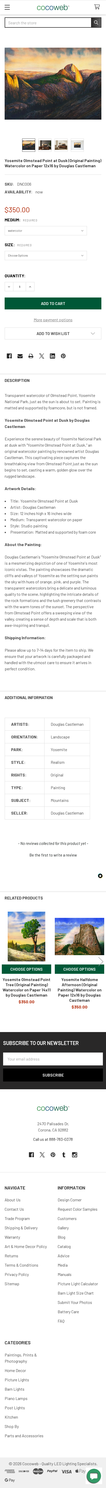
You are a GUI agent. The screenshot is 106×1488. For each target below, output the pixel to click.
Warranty (12, 1237)
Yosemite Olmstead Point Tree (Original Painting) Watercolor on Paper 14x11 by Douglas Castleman (27, 987)
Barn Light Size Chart (76, 1292)
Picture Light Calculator (78, 1283)
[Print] (31, 356)
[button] (53, 333)
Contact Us (14, 1209)
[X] (41, 356)
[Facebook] (9, 356)
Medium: (21, 219)
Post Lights (15, 1407)
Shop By (12, 1426)
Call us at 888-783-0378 (53, 1139)
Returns (11, 1255)
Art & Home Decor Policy (26, 1246)
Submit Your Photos (75, 1302)
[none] (53, 83)
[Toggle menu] (7, 7)
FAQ (61, 1320)
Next (101, 961)
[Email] (20, 356)
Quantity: (15, 275)
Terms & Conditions (21, 1264)
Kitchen (11, 1416)
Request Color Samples (78, 1209)
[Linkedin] (52, 356)
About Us (13, 1199)
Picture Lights (17, 1379)
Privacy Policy (17, 1274)
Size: (18, 244)
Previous (5, 961)
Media (63, 1264)
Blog (61, 1237)
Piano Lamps (16, 1398)
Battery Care (68, 1311)
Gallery (63, 1227)
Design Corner (70, 1199)
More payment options (53, 319)
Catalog (64, 1246)
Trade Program (17, 1218)
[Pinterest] (63, 356)
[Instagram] (74, 1154)
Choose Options (26, 969)
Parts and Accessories (24, 1435)
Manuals (65, 1274)
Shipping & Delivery (21, 1227)
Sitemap (12, 1283)
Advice (63, 1255)
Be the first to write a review (53, 855)
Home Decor (15, 1370)
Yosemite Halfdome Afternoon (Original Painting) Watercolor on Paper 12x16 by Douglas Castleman (80, 990)
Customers (67, 1218)
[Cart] (98, 7)
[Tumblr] (63, 1154)
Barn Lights (14, 1389)
